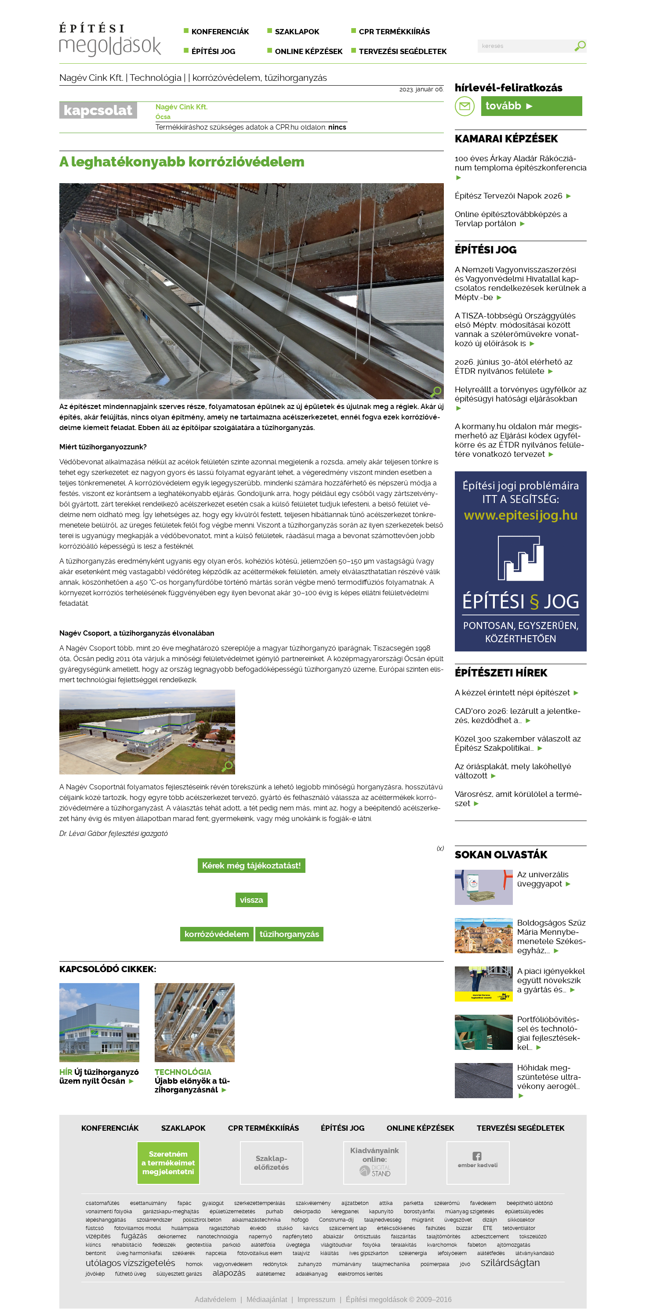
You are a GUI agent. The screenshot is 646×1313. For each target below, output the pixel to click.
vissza (251, 900)
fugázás (134, 1236)
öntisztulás (367, 1236)
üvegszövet (458, 1220)
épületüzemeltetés (232, 1211)
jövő (465, 1264)
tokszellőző (533, 1236)
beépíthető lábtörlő (530, 1203)
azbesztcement (490, 1236)
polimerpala (435, 1264)
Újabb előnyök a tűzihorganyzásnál (192, 1085)
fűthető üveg (130, 1274)
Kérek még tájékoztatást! (251, 866)
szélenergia (413, 1253)
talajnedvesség (382, 1220)
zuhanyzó (310, 1264)
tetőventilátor (519, 1228)
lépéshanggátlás (106, 1220)
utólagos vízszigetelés (130, 1263)
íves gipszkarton (368, 1253)
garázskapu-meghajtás (171, 1211)
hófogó (299, 1220)
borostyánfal (419, 1211)
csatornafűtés (103, 1203)
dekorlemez (172, 1236)
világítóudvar (336, 1245)
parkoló (231, 1245)
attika (386, 1203)
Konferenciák (220, 31)
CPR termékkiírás (394, 31)
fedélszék (164, 1245)
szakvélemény (313, 1203)
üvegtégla (298, 1245)
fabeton (477, 1245)
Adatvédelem (215, 1299)
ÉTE (487, 1228)
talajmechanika (391, 1264)
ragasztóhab (224, 1228)
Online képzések (309, 51)
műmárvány (347, 1264)
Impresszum (316, 1299)
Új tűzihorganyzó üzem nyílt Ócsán (99, 1076)
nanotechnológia (217, 1236)
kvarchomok (442, 1245)
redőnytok (275, 1264)
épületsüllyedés (524, 1211)
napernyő (260, 1236)
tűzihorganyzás (296, 77)
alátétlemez (270, 1274)
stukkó (285, 1228)
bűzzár (464, 1228)
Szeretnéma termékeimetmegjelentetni (168, 1163)
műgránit (423, 1220)
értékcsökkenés (396, 1228)
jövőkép (95, 1274)
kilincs (93, 1245)
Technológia (155, 77)
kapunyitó (381, 1211)
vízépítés (98, 1236)
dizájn (490, 1220)
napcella (216, 1253)
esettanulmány (148, 1203)
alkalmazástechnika (256, 1220)
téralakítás (404, 1245)
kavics (311, 1228)
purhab (274, 1211)
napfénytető (297, 1236)
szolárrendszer (154, 1220)
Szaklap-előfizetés (271, 1163)
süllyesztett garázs (179, 1274)
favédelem (483, 1203)
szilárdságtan (510, 1262)
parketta (413, 1203)
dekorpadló (307, 1211)
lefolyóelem (452, 1253)
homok (194, 1264)
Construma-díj (336, 1220)
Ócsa (163, 116)
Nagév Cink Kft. (91, 77)
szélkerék (183, 1253)
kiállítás (329, 1253)
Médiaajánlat (267, 1299)
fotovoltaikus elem (259, 1253)
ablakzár (333, 1236)
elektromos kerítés (360, 1274)
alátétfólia (263, 1245)
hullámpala (185, 1228)
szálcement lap (348, 1228)
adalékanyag (311, 1274)
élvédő (258, 1228)
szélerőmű (447, 1203)
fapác (185, 1203)
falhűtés (436, 1228)
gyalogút (213, 1203)
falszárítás (403, 1236)
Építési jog (213, 51)
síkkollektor (521, 1220)
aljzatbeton (355, 1203)
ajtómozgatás (513, 1245)
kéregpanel (345, 1211)
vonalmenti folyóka (109, 1211)
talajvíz (301, 1253)
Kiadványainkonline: (374, 1155)
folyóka (372, 1245)
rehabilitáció (127, 1245)
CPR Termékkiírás (263, 1128)
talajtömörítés (444, 1236)
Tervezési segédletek (403, 51)
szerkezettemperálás (259, 1203)
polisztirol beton (202, 1220)
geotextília (199, 1245)
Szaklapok (297, 31)
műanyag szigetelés (469, 1211)
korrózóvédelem (226, 77)
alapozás (229, 1272)
